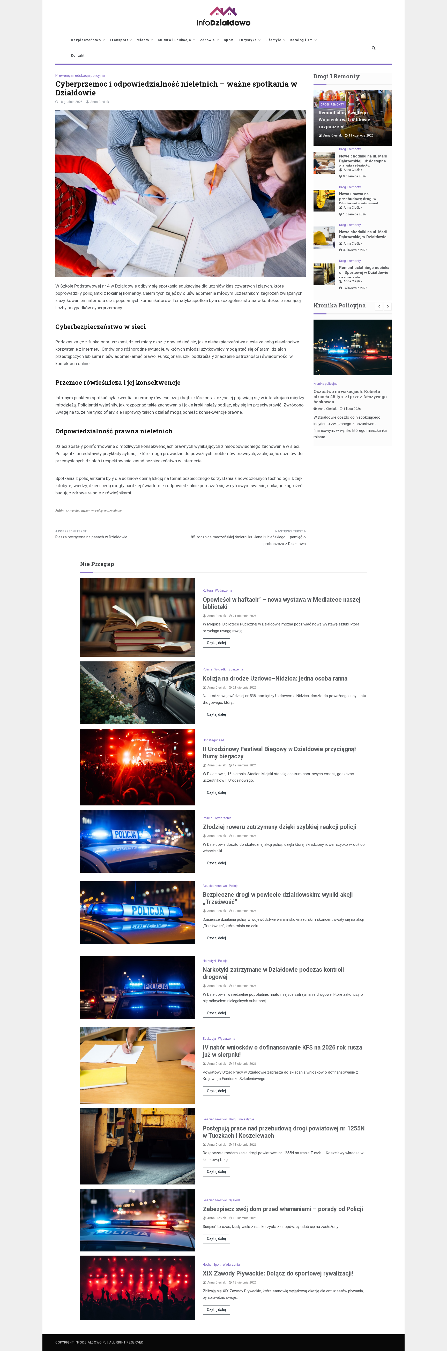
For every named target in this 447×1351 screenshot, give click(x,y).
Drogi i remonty (332, 104)
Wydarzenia (223, 590)
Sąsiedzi (235, 1200)
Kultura (208, 590)
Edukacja (209, 1038)
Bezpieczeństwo (86, 40)
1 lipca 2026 (352, 409)
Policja (207, 669)
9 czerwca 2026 (354, 176)
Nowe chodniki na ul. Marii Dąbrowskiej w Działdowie (363, 234)
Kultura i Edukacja (174, 40)
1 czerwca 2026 (354, 214)
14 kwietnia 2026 (355, 288)
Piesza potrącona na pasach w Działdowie (91, 537)
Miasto (143, 40)
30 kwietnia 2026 (355, 250)
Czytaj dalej (216, 643)
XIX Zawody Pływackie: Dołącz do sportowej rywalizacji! (278, 1273)
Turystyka (248, 40)
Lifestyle (273, 40)
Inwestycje (246, 1119)
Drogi (232, 1119)
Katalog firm (301, 40)
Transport (119, 40)
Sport (229, 40)
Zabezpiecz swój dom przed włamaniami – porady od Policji (283, 1209)
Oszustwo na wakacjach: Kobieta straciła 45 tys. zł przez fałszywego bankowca (350, 396)
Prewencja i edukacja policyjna (80, 75)
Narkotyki (209, 961)
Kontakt (78, 55)
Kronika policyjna (326, 384)
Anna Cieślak (99, 102)
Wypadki (220, 669)
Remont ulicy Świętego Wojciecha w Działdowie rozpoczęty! (344, 119)
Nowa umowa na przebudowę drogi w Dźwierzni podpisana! (358, 199)
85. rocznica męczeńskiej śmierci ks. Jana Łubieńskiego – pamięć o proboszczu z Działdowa (248, 540)
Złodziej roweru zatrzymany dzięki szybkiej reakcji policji (279, 827)
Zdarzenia (235, 669)
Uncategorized (213, 740)
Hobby (207, 1264)
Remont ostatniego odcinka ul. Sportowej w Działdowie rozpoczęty (364, 272)
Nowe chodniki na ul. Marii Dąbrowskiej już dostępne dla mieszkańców (363, 161)
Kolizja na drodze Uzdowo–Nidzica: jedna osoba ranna (275, 678)
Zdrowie (207, 40)
